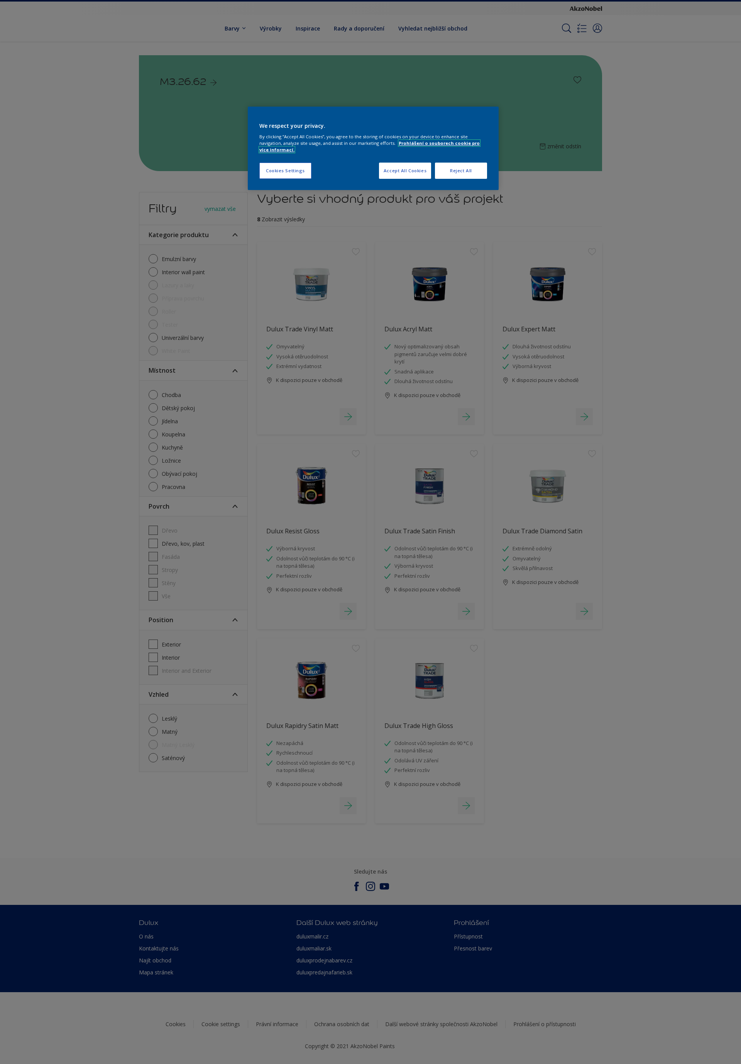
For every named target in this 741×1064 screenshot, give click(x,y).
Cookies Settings (285, 170)
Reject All (461, 170)
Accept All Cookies (405, 170)
